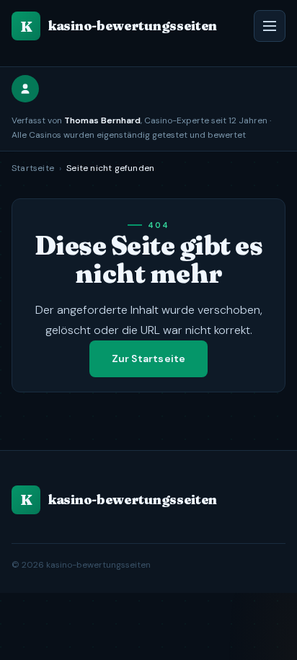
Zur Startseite (149, 358)
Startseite (33, 168)
